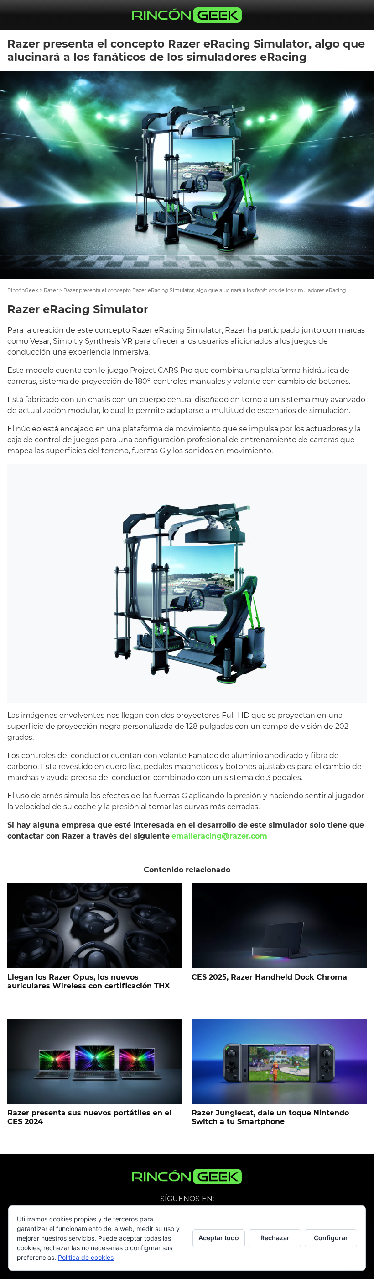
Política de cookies (86, 1257)
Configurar (331, 1238)
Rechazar (275, 1238)
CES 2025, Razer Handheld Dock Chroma (269, 977)
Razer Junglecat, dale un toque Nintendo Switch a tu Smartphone (270, 1117)
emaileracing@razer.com (219, 836)
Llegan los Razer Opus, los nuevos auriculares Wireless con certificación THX (88, 981)
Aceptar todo (218, 1238)
